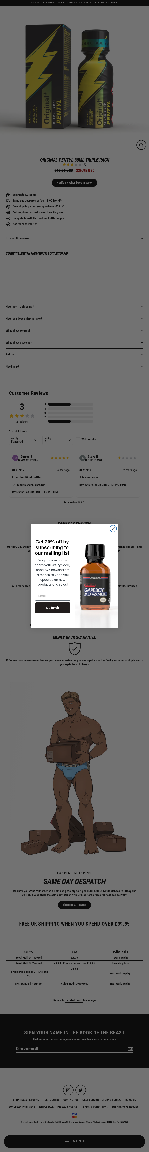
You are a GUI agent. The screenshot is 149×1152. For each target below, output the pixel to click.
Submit (52, 607)
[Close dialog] (113, 528)
